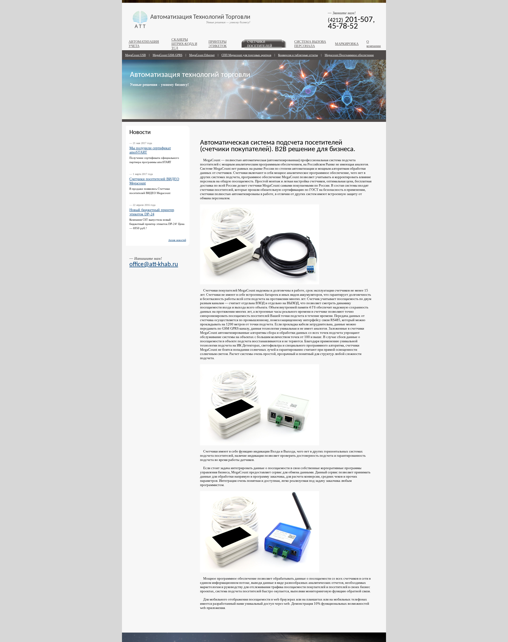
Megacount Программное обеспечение (349, 55)
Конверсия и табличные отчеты (298, 55)
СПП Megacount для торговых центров (246, 55)
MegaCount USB (135, 55)
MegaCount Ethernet (202, 55)
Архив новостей (177, 240)
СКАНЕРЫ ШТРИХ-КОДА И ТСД (184, 44)
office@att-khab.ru (153, 264)
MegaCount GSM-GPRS (167, 55)
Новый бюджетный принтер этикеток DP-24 (151, 212)
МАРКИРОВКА (347, 44)
